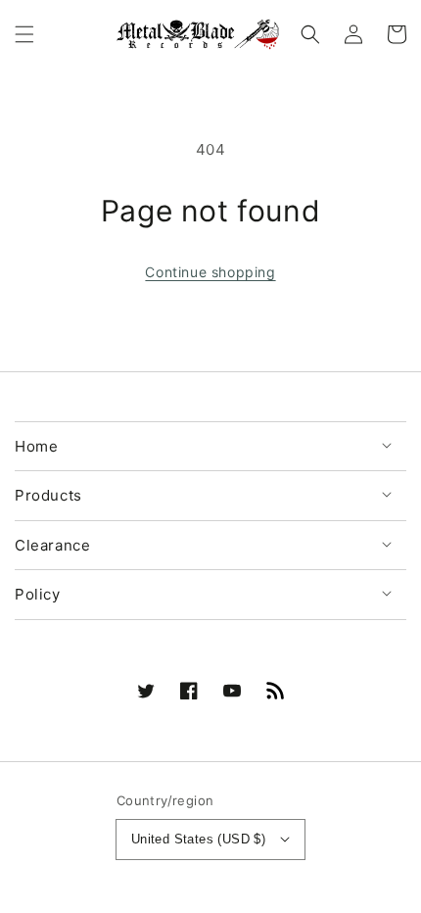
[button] (24, 34)
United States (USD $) (198, 839)
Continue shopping (210, 272)
